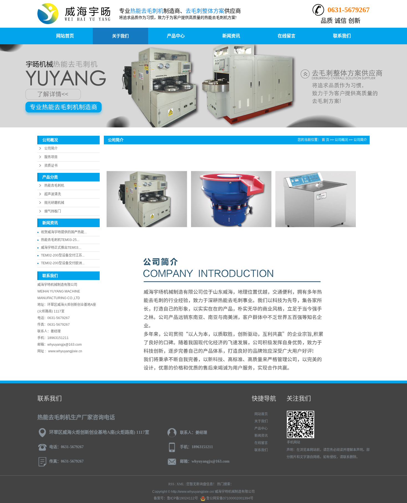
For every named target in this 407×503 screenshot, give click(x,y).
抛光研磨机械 (54, 203)
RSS (171, 484)
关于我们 (120, 36)
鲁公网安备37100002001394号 (229, 498)
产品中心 (176, 36)
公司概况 (341, 140)
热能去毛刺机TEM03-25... (60, 240)
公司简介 (51, 148)
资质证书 (51, 166)
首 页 (325, 140)
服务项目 (51, 157)
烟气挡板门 (52, 211)
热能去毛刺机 (54, 186)
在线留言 (286, 36)
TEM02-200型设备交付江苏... (62, 255)
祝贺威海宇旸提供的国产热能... (64, 232)
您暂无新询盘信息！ (201, 484)
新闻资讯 (231, 36)
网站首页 (65, 36)
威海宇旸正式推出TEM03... (61, 248)
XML (180, 484)
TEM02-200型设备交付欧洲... (62, 263)
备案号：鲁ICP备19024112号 (176, 498)
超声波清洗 (52, 194)
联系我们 (342, 36)
